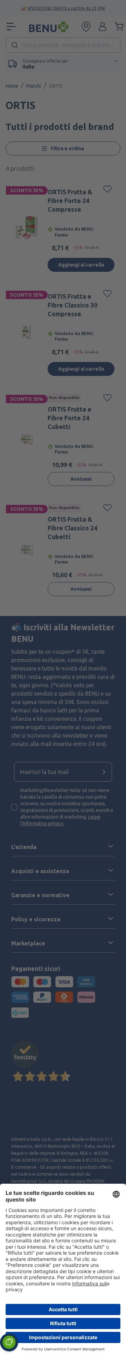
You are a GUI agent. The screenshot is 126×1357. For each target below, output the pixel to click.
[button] (9, 1342)
